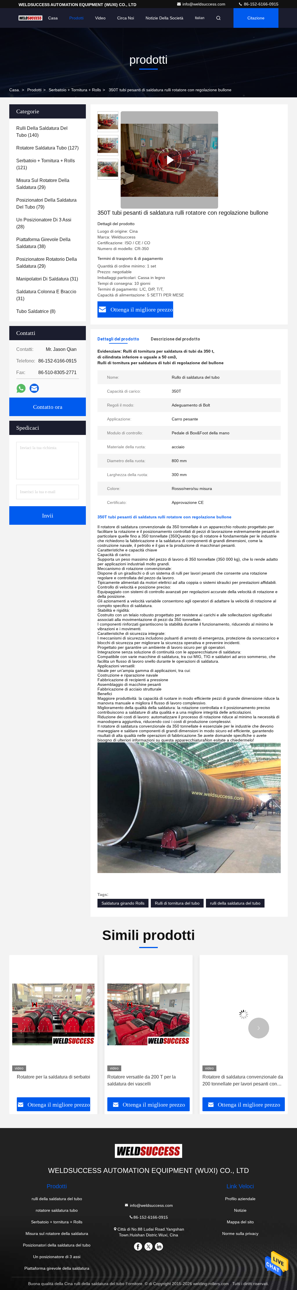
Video (100, 18)
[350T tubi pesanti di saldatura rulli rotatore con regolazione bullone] (169, 160)
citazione (256, 18)
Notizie (240, 1210)
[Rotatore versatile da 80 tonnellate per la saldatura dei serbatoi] (243, 1014)
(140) (42, 132)
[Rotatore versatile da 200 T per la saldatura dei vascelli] (53, 1014)
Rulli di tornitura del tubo (177, 903)
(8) (35, 311)
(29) (42, 184)
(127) (47, 147)
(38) (43, 243)
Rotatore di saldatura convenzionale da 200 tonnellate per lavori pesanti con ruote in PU (147, 1080)
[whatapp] (21, 388)
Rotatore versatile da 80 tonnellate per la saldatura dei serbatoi (241, 1080)
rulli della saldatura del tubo (235, 903)
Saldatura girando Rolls (123, 903)
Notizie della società (164, 18)
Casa (53, 18)
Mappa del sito (240, 1222)
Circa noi (125, 18)
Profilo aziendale (240, 1198)
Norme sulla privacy (240, 1233)
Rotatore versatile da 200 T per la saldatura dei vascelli (46, 1080)
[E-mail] (34, 388)
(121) (45, 164)
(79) (46, 203)
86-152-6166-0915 (260, 4)
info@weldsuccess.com (204, 4)
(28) (43, 223)
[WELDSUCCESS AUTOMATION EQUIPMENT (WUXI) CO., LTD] (30, 18)
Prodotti (76, 18)
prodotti (34, 90)
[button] (38, 1028)
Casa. (14, 90)
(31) (47, 278)
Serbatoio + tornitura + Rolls (75, 90)
